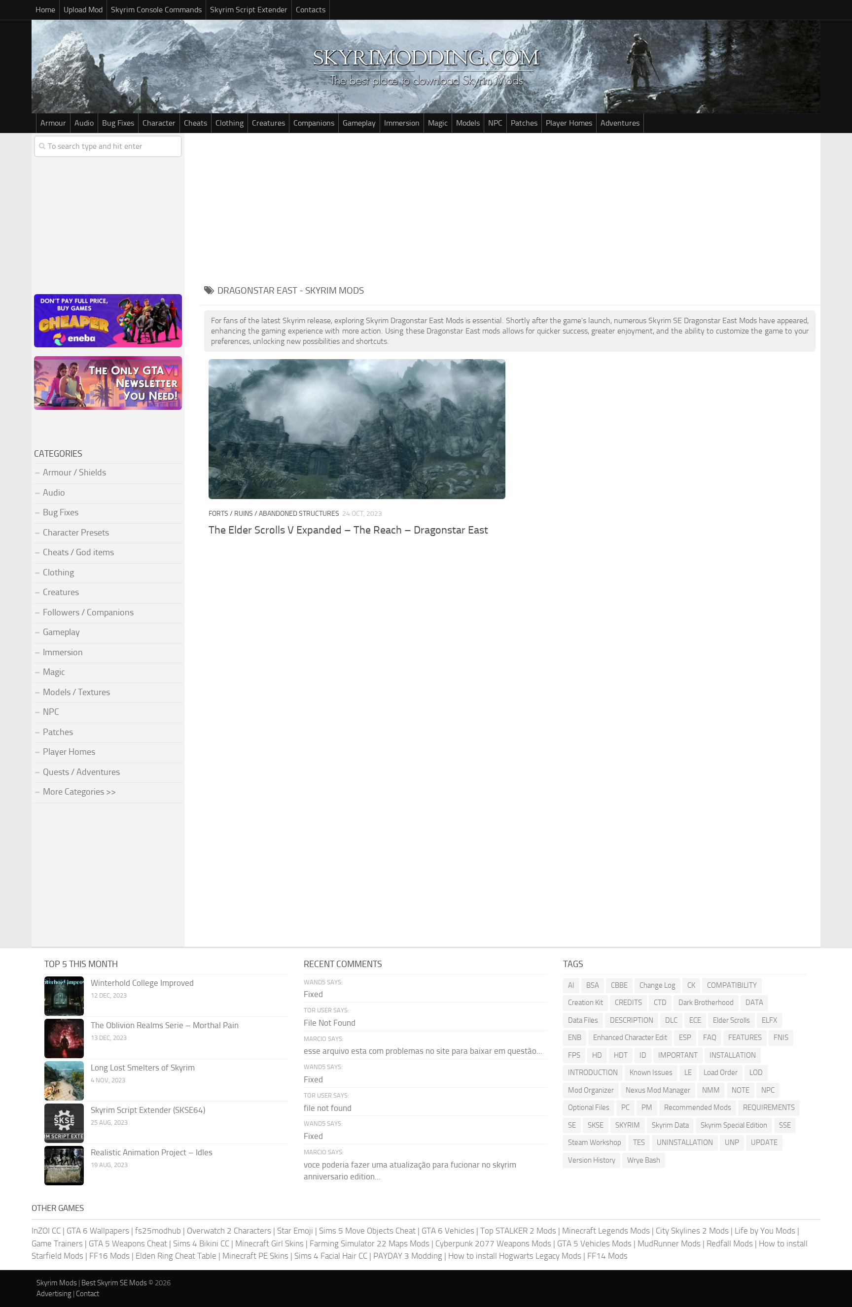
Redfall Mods (730, 1243)
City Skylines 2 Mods (692, 1231)
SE (572, 1125)
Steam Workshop (594, 1142)
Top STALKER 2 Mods (518, 1231)
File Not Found (329, 1023)
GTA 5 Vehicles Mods (594, 1243)
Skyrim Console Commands (156, 9)
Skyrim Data (670, 1125)
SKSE (596, 1125)
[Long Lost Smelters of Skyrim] (64, 1081)
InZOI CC (46, 1231)
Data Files (583, 1020)
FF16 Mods (109, 1256)
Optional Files (588, 1107)
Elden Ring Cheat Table (176, 1256)
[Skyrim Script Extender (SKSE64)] (64, 1123)
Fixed (313, 994)
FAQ (709, 1037)
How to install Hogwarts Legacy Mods (514, 1256)
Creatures (268, 123)
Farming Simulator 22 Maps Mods (369, 1243)
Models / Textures (76, 692)
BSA (592, 985)
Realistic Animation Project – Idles (152, 1152)
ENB (574, 1037)
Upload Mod (83, 9)
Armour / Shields (74, 472)
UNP (732, 1142)
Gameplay (359, 123)
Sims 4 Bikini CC (201, 1243)
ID (642, 1055)
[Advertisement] (510, 207)
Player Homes (569, 123)
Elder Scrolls (731, 1020)
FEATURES (745, 1037)
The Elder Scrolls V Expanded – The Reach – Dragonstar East (348, 530)
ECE (695, 1020)
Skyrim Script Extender (248, 9)
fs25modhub (158, 1231)
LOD (756, 1072)
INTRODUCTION (593, 1072)
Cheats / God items (78, 552)
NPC (495, 123)
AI (571, 985)
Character (159, 123)
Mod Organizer (591, 1090)
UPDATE (764, 1142)
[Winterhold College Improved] (64, 996)
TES (639, 1142)
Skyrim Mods (56, 1282)
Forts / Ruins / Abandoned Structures (274, 513)
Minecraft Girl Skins (269, 1243)
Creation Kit (585, 1002)
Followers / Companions (88, 612)
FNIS (781, 1037)
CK (691, 985)
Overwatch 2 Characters (229, 1231)
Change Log (657, 985)
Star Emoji (295, 1231)
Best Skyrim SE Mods (114, 1282)
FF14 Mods (607, 1256)
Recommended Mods (697, 1107)
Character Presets (76, 532)
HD (597, 1055)
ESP (685, 1037)
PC (625, 1107)
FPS (574, 1055)
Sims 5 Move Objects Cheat (367, 1231)
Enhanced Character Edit (630, 1037)
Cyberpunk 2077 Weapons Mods (493, 1243)
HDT (621, 1055)
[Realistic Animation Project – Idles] (64, 1165)
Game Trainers (57, 1243)
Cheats (195, 123)
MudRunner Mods (669, 1243)
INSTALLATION (733, 1055)
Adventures (620, 123)
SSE (785, 1125)
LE (688, 1072)
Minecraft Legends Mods (606, 1231)
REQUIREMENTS (769, 1107)
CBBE (619, 985)
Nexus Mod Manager (658, 1090)
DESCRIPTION (631, 1020)
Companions (313, 123)
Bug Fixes (118, 123)
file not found (328, 1108)
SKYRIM (627, 1125)
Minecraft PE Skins (255, 1256)
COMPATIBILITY (732, 985)
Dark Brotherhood (706, 1002)
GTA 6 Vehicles (448, 1231)
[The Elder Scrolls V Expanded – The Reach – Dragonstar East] (357, 429)
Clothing (229, 123)
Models (468, 123)
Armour (53, 123)
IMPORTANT (678, 1055)
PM (646, 1107)
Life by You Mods (765, 1231)
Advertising (53, 1293)
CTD (660, 1002)
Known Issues (651, 1072)
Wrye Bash (643, 1160)
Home (45, 9)
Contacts (310, 9)
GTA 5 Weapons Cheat (128, 1243)
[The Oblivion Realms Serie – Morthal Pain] (64, 1038)
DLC (671, 1020)
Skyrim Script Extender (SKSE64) (148, 1110)
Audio (84, 123)
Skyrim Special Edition (734, 1125)
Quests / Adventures (81, 772)
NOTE (740, 1090)
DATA (754, 1002)
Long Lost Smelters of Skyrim (143, 1067)
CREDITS (628, 1002)
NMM (711, 1090)
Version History (591, 1160)
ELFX (769, 1020)
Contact (87, 1293)
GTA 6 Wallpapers (98, 1231)
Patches (524, 123)
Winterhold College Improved (142, 983)
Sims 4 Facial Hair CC (330, 1256)
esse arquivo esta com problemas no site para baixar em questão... (423, 1051)
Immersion (402, 123)
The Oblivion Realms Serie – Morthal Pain (165, 1025)
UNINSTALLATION (685, 1142)
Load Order (721, 1072)
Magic (438, 123)
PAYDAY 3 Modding (407, 1256)
